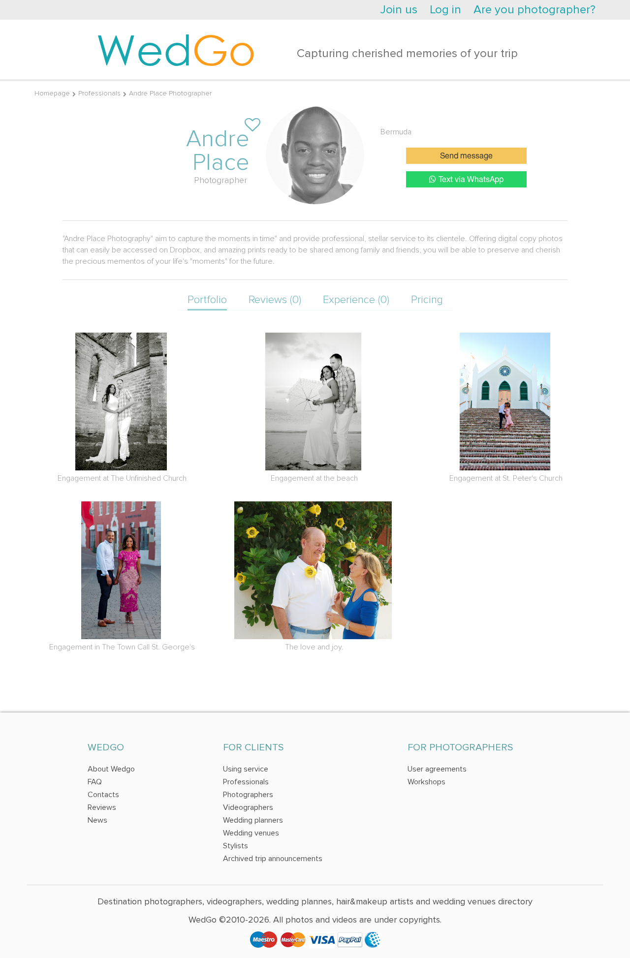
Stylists (235, 846)
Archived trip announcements (272, 859)
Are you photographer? (534, 9)
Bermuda (395, 132)
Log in (445, 9)
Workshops (426, 782)
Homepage (52, 93)
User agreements (437, 769)
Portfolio (207, 300)
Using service (245, 769)
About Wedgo (111, 769)
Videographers (248, 807)
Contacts (103, 795)
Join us (398, 9)
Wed (176, 49)
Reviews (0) (275, 300)
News (97, 820)
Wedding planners (253, 820)
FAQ (95, 782)
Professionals (99, 93)
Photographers (248, 795)
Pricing (427, 300)
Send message (466, 156)
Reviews (102, 807)
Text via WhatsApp (471, 180)
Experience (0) (356, 300)
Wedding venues (251, 833)
